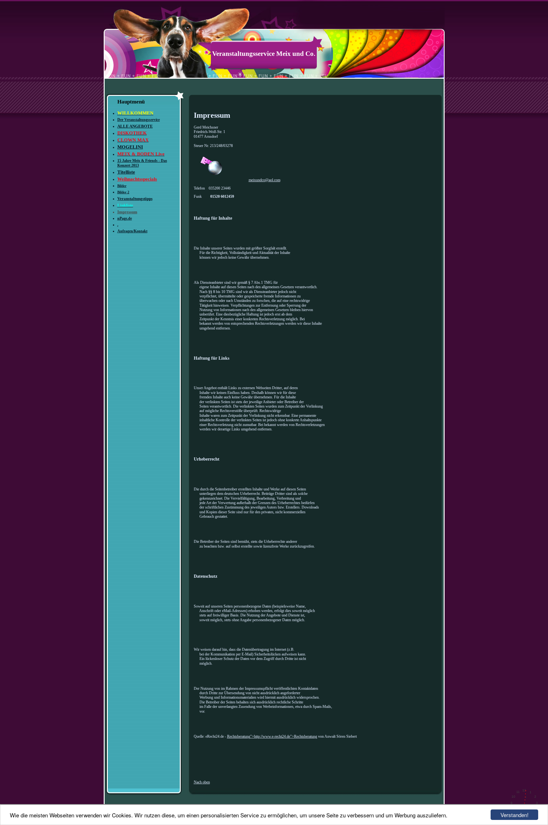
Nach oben (202, 782)
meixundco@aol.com (264, 180)
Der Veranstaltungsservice (138, 119)
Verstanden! (514, 815)
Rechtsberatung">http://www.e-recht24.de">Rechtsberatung (272, 736)
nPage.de (124, 218)
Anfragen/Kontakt (132, 231)
